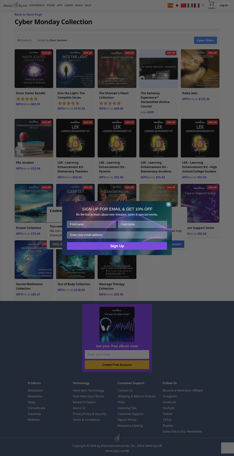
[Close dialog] (168, 204)
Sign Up (117, 246)
